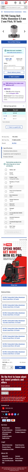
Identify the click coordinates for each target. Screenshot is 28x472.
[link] (14, 52)
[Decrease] (5, 68)
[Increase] (22, 68)
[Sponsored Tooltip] (26, 240)
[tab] (14, 148)
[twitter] (3, 414)
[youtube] (9, 414)
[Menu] (2, 3)
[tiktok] (18, 414)
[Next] (25, 31)
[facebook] (15, 414)
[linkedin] (6, 414)
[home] (1, 11)
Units (5, 63)
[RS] (6, 3)
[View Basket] (25, 3)
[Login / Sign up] (20, 3)
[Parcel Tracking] (15, 3)
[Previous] (3, 31)
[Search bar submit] (25, 7)
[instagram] (12, 414)
